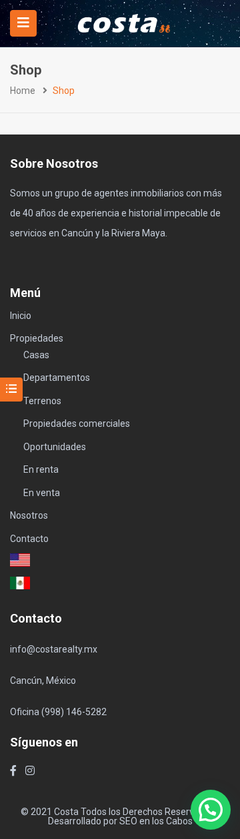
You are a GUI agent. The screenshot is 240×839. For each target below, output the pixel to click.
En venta (41, 492)
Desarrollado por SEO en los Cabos (120, 821)
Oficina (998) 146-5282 (58, 711)
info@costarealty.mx (53, 649)
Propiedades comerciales (76, 423)
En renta (41, 469)
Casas (36, 355)
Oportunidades (54, 446)
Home (22, 90)
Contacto (29, 538)
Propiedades (36, 338)
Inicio (20, 315)
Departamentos (56, 377)
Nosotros (29, 515)
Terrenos (42, 401)
